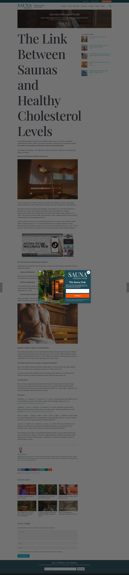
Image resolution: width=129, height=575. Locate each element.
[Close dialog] (88, 272)
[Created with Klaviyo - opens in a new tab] (64, 304)
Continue (77, 295)
